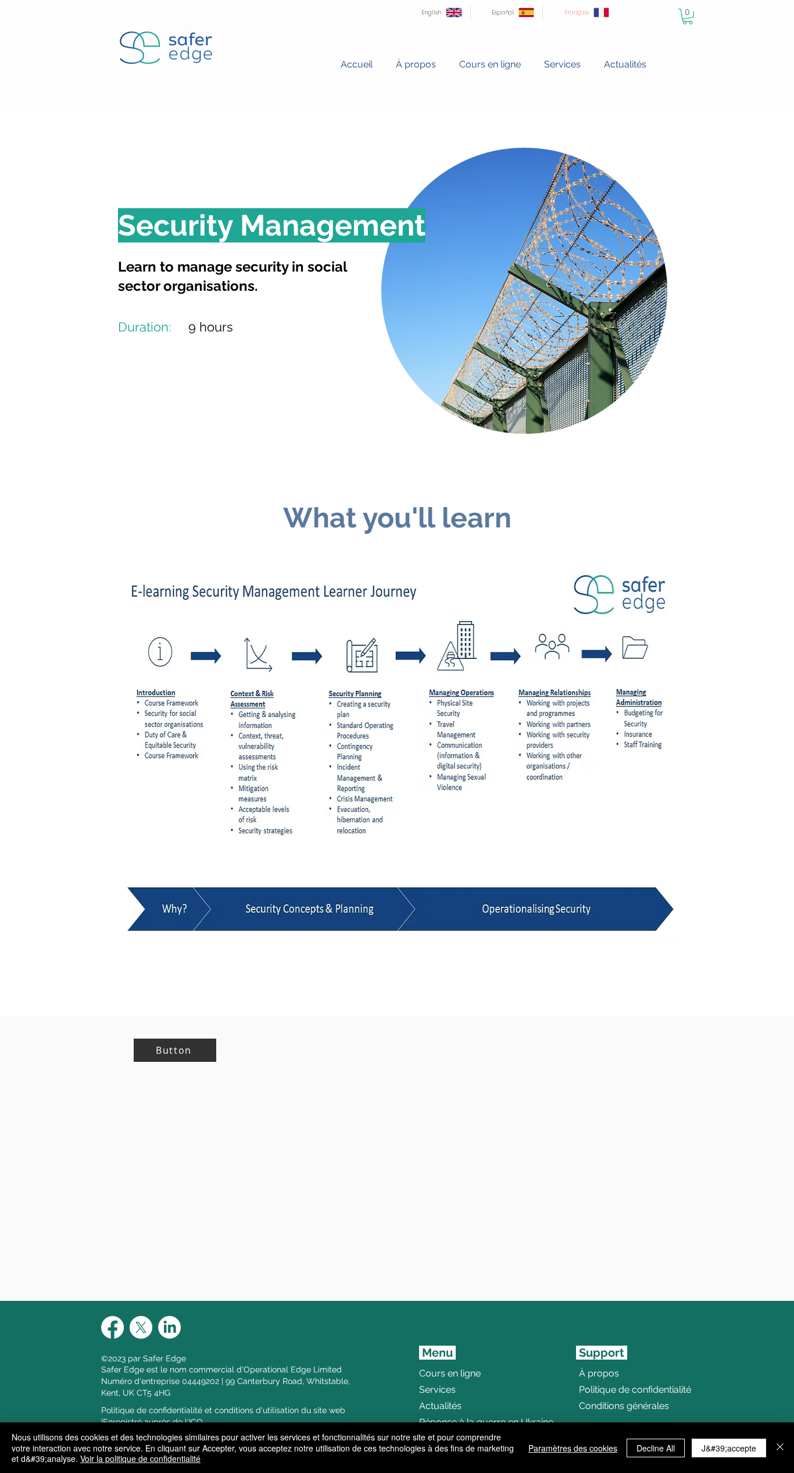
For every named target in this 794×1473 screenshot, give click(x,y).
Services (437, 1389)
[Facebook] (112, 1327)
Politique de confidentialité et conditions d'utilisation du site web (223, 1410)
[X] (141, 1327)
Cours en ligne (450, 1373)
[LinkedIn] (169, 1327)
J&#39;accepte (729, 1448)
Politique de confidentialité (607, 1389)
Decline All (655, 1448)
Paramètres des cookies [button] (572, 1448)
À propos (599, 1373)
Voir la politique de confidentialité (140, 1458)
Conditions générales (607, 1405)
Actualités (440, 1405)
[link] (687, 16)
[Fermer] (780, 1448)
